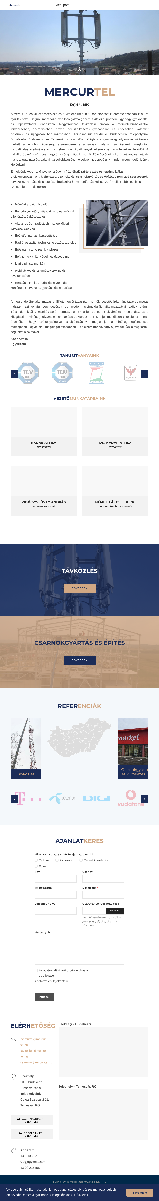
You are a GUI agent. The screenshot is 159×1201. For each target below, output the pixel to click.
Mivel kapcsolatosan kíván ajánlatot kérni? (64, 854)
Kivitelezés (67, 860)
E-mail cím (90, 887)
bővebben (79, 588)
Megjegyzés (43, 932)
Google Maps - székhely (33, 1134)
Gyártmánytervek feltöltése (100, 903)
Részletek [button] (81, 1195)
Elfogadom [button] (140, 1192)
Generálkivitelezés (96, 860)
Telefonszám (43, 887)
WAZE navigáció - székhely (33, 1120)
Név (38, 871)
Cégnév (87, 871)
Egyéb (43, 866)
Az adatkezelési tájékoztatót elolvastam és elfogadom (64, 973)
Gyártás (44, 860)
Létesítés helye (45, 903)
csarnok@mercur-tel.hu (36, 1062)
